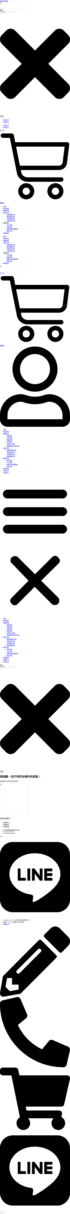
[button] (35, 545)
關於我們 (6, 208)
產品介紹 (6, 212)
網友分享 (9, 231)
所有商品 (9, 438)
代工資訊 (9, 225)
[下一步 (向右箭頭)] (2, 1213)
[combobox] (8, 12)
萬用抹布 (9, 442)
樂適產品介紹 (11, 214)
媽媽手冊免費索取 (12, 229)
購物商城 (6, 210)
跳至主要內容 (4, 1)
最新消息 (9, 227)
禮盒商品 (9, 440)
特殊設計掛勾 (11, 218)
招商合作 (6, 120)
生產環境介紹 (11, 221)
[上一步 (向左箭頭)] (0, 1213)
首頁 (4, 206)
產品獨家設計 (11, 216)
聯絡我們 (6, 233)
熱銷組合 (9, 436)
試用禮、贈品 (11, 444)
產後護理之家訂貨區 (13, 446)
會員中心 (6, 122)
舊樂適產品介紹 (11, 450)
